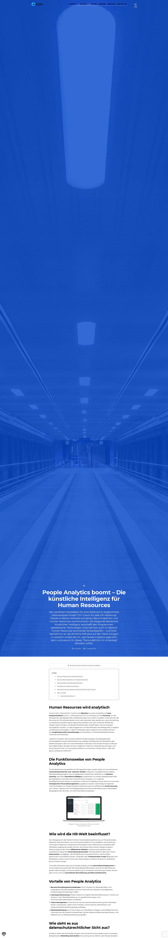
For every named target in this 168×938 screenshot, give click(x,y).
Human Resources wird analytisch (70, 676)
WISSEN (94, 4)
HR (84, 585)
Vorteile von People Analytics (68, 686)
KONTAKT (120, 4)
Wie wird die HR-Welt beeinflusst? (70, 683)
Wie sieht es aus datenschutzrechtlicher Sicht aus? (76, 689)
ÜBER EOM (111, 4)
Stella (79, 648)
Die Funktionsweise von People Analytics (72, 679)
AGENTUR (72, 4)
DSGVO (66, 854)
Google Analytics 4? (67, 696)
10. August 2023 (91, 648)
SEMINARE (83, 4)
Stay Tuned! (61, 693)
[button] (4, 934)
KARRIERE (102, 4)
